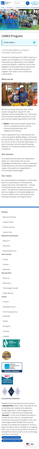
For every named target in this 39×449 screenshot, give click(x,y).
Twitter (5, 321)
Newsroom (7, 283)
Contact (6, 302)
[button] (27, 3)
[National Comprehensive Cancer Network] (12, 372)
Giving (5, 259)
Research (10, 7)
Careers (6, 264)
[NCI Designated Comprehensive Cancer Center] (7, 384)
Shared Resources (9, 251)
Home (2, 7)
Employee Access (9, 307)
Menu (35, 3)
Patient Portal (8, 222)
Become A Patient (9, 217)
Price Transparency (10, 312)
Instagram (6, 326)
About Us (6, 278)
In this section (10, 42)
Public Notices (8, 293)
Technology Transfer (10, 288)
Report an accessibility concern (12, 440)
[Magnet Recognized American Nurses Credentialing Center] (12, 348)
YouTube (6, 331)
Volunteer (6, 269)
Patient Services (9, 227)
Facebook (6, 316)
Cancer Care (7, 232)
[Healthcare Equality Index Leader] (7, 360)
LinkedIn (6, 336)
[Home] (6, 4)
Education (6, 246)
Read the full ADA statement (11, 437)
